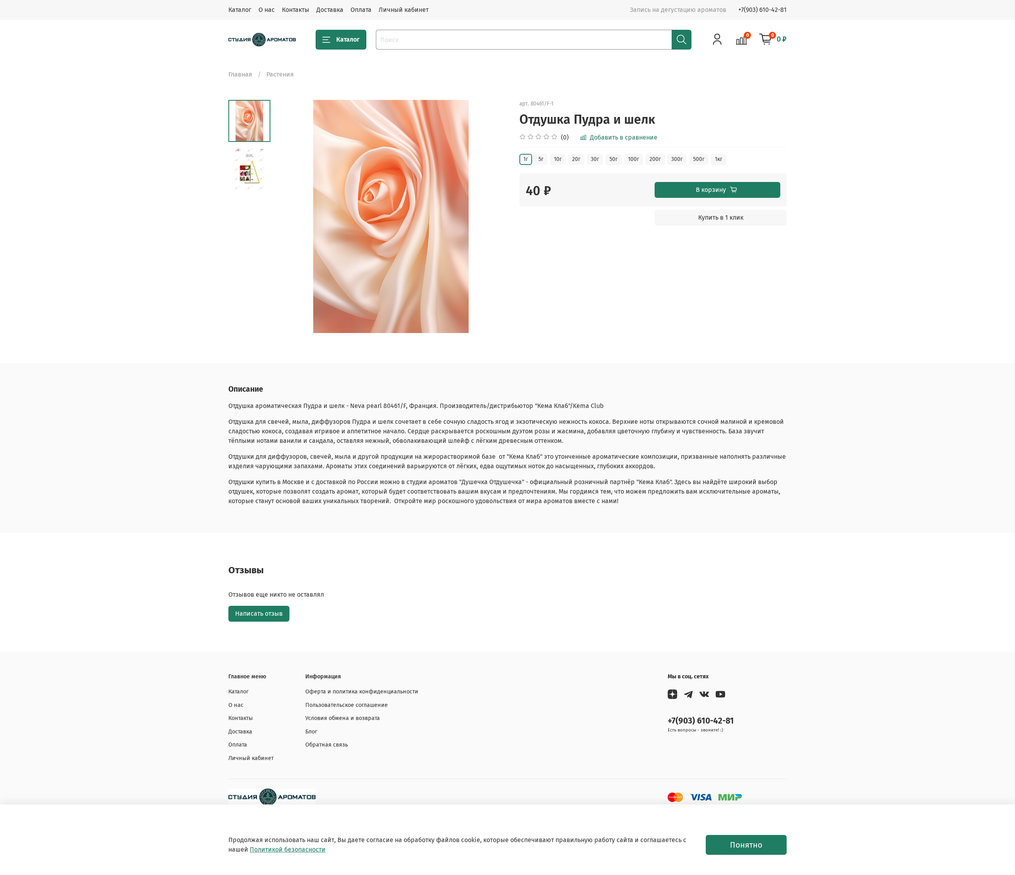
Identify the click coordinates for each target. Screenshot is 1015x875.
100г (633, 159)
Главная (240, 74)
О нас (267, 9)
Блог (311, 731)
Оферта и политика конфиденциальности (361, 691)
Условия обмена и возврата (342, 718)
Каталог (239, 9)
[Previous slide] (290, 216)
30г (595, 159)
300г (677, 159)
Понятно (746, 845)
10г (558, 159)
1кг (718, 159)
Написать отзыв (259, 613)
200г (655, 159)
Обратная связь (326, 744)
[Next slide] (491, 216)
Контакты (295, 9)
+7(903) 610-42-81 (762, 9)
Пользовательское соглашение (346, 705)
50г (613, 159)
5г (541, 159)
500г (699, 159)
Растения (280, 74)
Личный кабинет (404, 9)
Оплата (361, 9)
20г (576, 159)
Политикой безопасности (288, 849)
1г (525, 159)
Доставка (329, 9)
